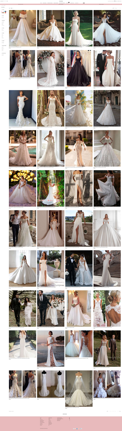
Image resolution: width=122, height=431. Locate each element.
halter (2, 24)
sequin (2, 50)
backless (3, 54)
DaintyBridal (61, 1)
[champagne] (1, 12)
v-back (2, 55)
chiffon (2, 35)
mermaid (3, 30)
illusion (2, 23)
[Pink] (1, 11)
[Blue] (4, 11)
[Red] (5, 12)
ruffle (2, 49)
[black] (5, 11)
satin (2, 34)
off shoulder (3, 25)
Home (2, 5)
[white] (6, 11)
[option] (20, 4)
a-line (2, 29)
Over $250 (4, 5)
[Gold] (4, 12)
